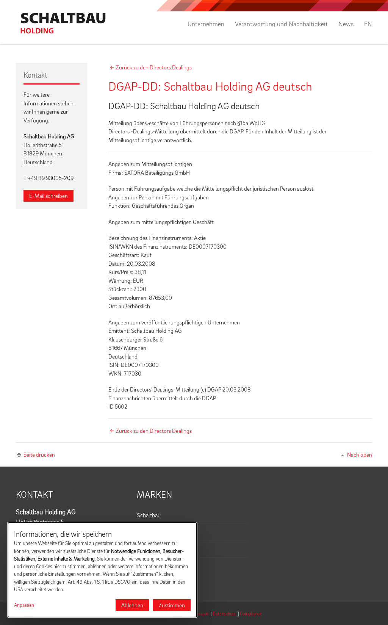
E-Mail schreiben (48, 195)
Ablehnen (132, 605)
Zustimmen (172, 605)
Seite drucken (39, 454)
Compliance (251, 613)
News (346, 24)
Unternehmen (206, 24)
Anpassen (24, 605)
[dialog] (102, 569)
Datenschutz (224, 613)
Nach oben (359, 454)
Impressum (198, 613)
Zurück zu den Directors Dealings (154, 67)
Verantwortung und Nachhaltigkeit (281, 24)
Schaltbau (149, 515)
